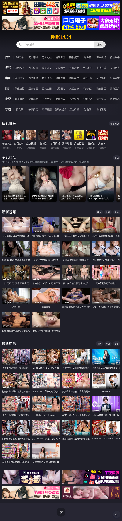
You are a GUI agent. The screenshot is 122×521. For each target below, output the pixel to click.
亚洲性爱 (19, 78)
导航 (8, 109)
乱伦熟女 (101, 78)
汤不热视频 (60, 109)
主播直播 (101, 67)
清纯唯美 (87, 88)
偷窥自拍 (19, 88)
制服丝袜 (74, 78)
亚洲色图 (33, 88)
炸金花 (87, 57)
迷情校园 (74, 99)
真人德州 (33, 57)
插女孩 (19, 109)
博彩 (8, 57)
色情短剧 (101, 109)
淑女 (108, 343)
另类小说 (87, 99)
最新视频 (9, 211)
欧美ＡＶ (47, 67)
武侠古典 (60, 99)
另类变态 (115, 78)
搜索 (99, 44)
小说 (8, 99)
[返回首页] (116, 514)
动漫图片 (60, 88)
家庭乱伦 (33, 99)
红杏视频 (74, 109)
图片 (8, 88)
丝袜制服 (87, 67)
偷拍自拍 (33, 78)
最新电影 (9, 343)
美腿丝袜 (74, 88)
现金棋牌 (101, 57)
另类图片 (115, 88)
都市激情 (19, 99)
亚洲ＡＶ (19, 67)
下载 (117, 157)
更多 (117, 212)
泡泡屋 (87, 109)
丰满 (99, 343)
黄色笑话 (101, 99)
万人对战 (47, 57)
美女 (99, 212)
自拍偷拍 (33, 67)
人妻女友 (47, 99)
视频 (8, 68)
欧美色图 (47, 88)
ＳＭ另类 (115, 67)
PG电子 (20, 57)
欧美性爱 (60, 78)
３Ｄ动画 (60, 67)
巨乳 (108, 212)
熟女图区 (101, 88)
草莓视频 (47, 109)
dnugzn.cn (61, 37)
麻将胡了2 (74, 57)
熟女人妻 (74, 67)
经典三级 (87, 78)
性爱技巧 (115, 99)
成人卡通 (47, 78)
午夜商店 (33, 109)
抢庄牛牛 (115, 57)
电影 (8, 78)
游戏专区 (60, 57)
